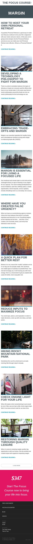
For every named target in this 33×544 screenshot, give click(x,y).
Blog (3, 512)
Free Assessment (7, 503)
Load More (16, 465)
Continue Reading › (8, 49)
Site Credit (28, 539)
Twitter (4, 522)
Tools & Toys (5, 531)
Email (3, 524)
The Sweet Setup (6, 529)
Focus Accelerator (8, 507)
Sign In (4, 516)
